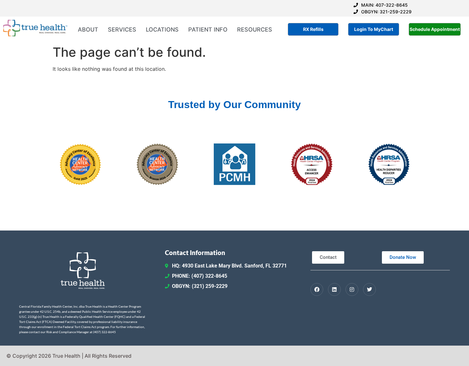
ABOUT (88, 29)
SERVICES (122, 29)
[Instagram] (352, 289)
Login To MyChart (373, 29)
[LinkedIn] (334, 289)
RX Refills (313, 29)
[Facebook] (316, 289)
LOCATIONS (162, 29)
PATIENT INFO (207, 29)
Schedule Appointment (435, 29)
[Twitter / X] (369, 289)
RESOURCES (254, 29)
